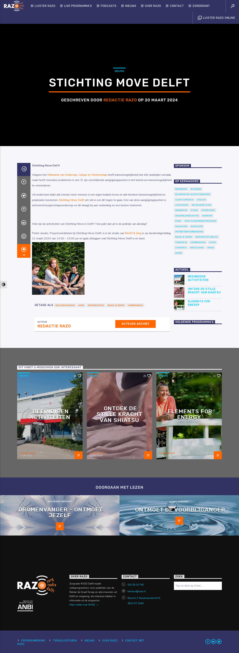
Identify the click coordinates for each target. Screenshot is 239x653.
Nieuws (130, 6)
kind (81, 305)
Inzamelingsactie (187, 215)
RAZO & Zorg (133, 233)
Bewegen (181, 189)
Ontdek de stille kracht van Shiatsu (204, 290)
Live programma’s (78, 6)
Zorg (178, 253)
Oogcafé (197, 226)
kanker (207, 215)
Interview (208, 210)
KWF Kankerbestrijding (200, 221)
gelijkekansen (65, 305)
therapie (181, 242)
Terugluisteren (65, 640)
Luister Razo (45, 6)
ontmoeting (96, 305)
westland (197, 247)
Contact (177, 6)
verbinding (135, 305)
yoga (210, 247)
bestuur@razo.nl (137, 591)
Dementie (181, 210)
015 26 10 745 (136, 584)
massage (181, 226)
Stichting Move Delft (71, 200)
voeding (181, 247)
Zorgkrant (201, 6)
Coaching (181, 205)
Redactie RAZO (120, 100)
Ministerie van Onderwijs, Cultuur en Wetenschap (77, 175)
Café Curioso (184, 199)
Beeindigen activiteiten (198, 278)
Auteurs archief (135, 323)
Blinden (196, 189)
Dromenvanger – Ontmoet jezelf (60, 512)
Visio (212, 242)
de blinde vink (201, 205)
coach (201, 199)
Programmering (33, 640)
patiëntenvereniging (189, 231)
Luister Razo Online (218, 17)
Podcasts (109, 6)
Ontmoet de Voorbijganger (180, 509)
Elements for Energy (199, 303)
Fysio (194, 210)
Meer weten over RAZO (82, 604)
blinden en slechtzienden (192, 194)
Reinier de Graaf (207, 236)
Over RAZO (153, 6)
